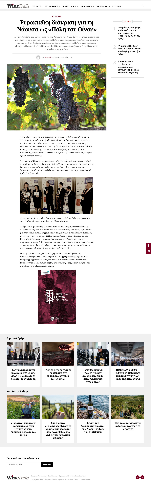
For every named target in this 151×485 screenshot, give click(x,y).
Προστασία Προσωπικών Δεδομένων (72, 476)
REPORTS (36, 6)
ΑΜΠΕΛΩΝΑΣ (102, 6)
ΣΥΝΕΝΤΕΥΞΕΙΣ (69, 6)
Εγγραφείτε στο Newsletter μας (23, 458)
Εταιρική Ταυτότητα (38, 476)
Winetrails (48, 57)
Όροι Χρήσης (52, 476)
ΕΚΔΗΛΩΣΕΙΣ (86, 6)
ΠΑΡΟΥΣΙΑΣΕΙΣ (51, 6)
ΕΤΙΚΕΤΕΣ (116, 6)
